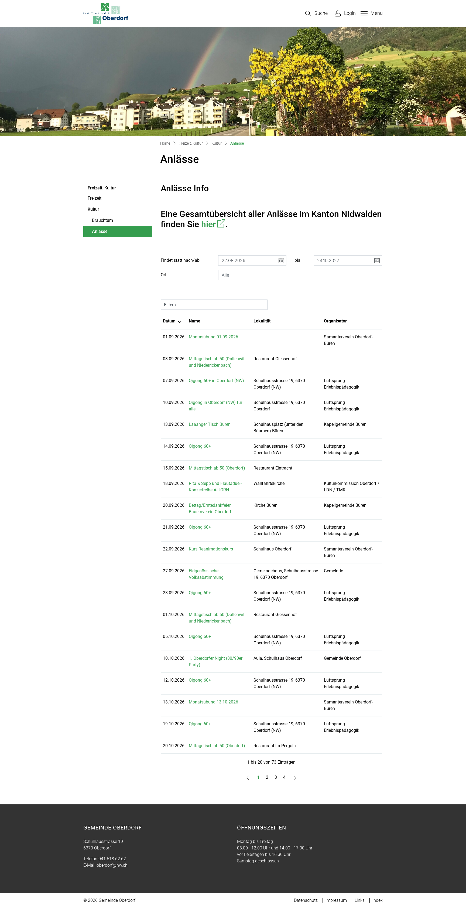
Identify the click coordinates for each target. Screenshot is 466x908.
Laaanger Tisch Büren (210, 424)
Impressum (336, 900)
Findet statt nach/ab (180, 260)
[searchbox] (300, 275)
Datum (169, 321)
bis (297, 260)
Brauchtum (102, 220)
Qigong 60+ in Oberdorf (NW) (216, 380)
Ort (163, 274)
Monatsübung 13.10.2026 (213, 702)
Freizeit (94, 198)
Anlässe (107, 233)
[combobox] (300, 275)
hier (213, 224)
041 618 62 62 (112, 858)
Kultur (93, 209)
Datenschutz (306, 900)
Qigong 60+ (200, 446)
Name (194, 321)
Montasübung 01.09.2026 (213, 336)
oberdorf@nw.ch (112, 865)
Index (377, 900)
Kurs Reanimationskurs (211, 549)
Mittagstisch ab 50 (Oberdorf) (217, 468)
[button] (316, 14)
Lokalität (261, 321)
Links (360, 900)
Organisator (335, 321)
